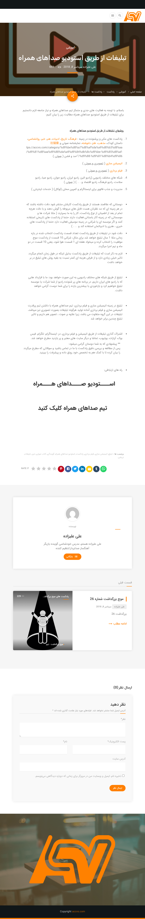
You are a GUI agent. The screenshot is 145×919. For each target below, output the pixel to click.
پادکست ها (96, 92)
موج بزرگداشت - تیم (54, 644)
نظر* (123, 719)
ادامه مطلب (117, 624)
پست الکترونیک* (117, 742)
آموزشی (122, 92)
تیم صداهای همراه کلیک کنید (72, 408)
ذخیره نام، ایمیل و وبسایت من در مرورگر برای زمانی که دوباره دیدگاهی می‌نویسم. (78, 776)
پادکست (110, 92)
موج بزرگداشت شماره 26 (106, 599)
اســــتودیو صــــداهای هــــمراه (74, 384)
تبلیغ (111, 454)
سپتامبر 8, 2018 (72, 67)
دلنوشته (86, 143)
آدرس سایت (119, 759)
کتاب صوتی (41, 454)
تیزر (33, 454)
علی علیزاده (72, 536)
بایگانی (72, 556)
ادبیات (55, 139)
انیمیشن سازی (114, 163)
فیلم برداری (116, 171)
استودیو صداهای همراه (65, 454)
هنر (49, 139)
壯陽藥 (54, 143)
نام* (65, 742)
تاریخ (64, 139)
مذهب (102, 143)
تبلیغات (28, 454)
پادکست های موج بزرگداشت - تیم (55, 596)
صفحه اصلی (136, 92)
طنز (94, 143)
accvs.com (78, 911)
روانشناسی (34, 139)
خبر (43, 139)
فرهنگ (73, 139)
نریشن (121, 457)
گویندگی (50, 454)
